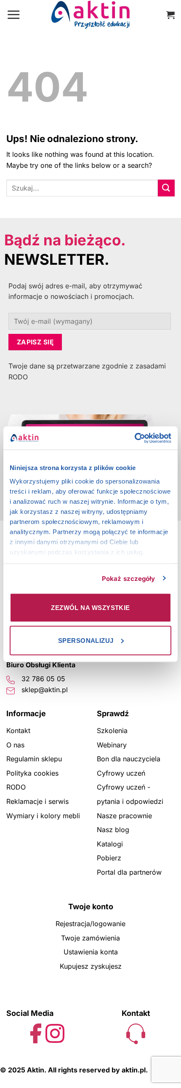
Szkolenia (112, 730)
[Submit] (166, 188)
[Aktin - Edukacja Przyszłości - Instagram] (54, 1033)
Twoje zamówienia (90, 938)
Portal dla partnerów (129, 872)
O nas (15, 745)
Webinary (112, 745)
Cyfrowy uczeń (121, 773)
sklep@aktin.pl (44, 689)
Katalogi (110, 844)
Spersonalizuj (86, 640)
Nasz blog (113, 829)
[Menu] (13, 14)
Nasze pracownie (124, 815)
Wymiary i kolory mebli (43, 815)
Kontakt (18, 730)
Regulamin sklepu (34, 759)
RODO (16, 787)
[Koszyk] (170, 14)
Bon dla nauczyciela (128, 759)
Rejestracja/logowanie (90, 923)
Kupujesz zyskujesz (91, 966)
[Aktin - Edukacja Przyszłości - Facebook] (36, 1033)
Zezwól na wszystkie (90, 607)
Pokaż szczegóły (128, 578)
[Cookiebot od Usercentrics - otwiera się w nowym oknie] (134, 438)
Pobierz (109, 858)
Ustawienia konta (91, 952)
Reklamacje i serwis (37, 801)
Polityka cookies (32, 773)
